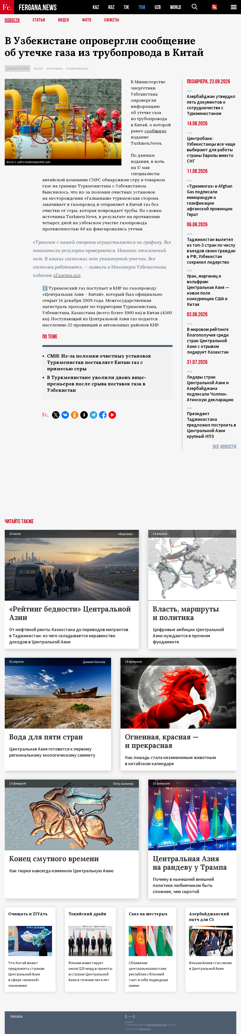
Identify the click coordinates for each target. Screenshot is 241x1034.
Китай (38, 68)
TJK (126, 7)
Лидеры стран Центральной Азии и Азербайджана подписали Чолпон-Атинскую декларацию (210, 388)
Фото (86, 20)
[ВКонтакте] (65, 415)
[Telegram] (93, 415)
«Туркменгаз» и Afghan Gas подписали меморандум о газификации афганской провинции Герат (210, 200)
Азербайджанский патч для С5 (209, 916)
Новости (12, 20)
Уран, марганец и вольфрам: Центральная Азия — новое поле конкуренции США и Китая (208, 290)
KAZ (96, 7)
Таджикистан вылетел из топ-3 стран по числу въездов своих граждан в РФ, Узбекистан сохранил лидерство (211, 250)
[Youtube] (112, 415)
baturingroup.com (157, 1024)
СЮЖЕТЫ (111, 20)
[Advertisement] (120, 483)
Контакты (17, 1016)
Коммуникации (77, 68)
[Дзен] (84, 415)
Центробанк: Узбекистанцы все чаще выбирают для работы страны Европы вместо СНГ (211, 149)
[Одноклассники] (74, 415)
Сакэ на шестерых (148, 913)
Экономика (54, 68)
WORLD (175, 7)
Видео (63, 20)
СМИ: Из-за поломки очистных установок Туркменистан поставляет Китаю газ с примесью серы (99, 362)
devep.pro (145, 1029)
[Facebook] (103, 415)
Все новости (224, 446)
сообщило (155, 131)
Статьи (39, 20)
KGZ (111, 7)
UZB (158, 7)
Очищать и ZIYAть (28, 913)
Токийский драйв (87, 913)
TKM (141, 7)
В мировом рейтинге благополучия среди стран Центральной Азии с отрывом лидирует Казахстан (208, 340)
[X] (56, 415)
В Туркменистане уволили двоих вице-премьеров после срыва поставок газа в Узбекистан (96, 383)
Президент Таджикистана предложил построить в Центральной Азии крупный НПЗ (211, 425)
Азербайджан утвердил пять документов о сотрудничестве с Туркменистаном (211, 104)
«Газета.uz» (66, 275)
